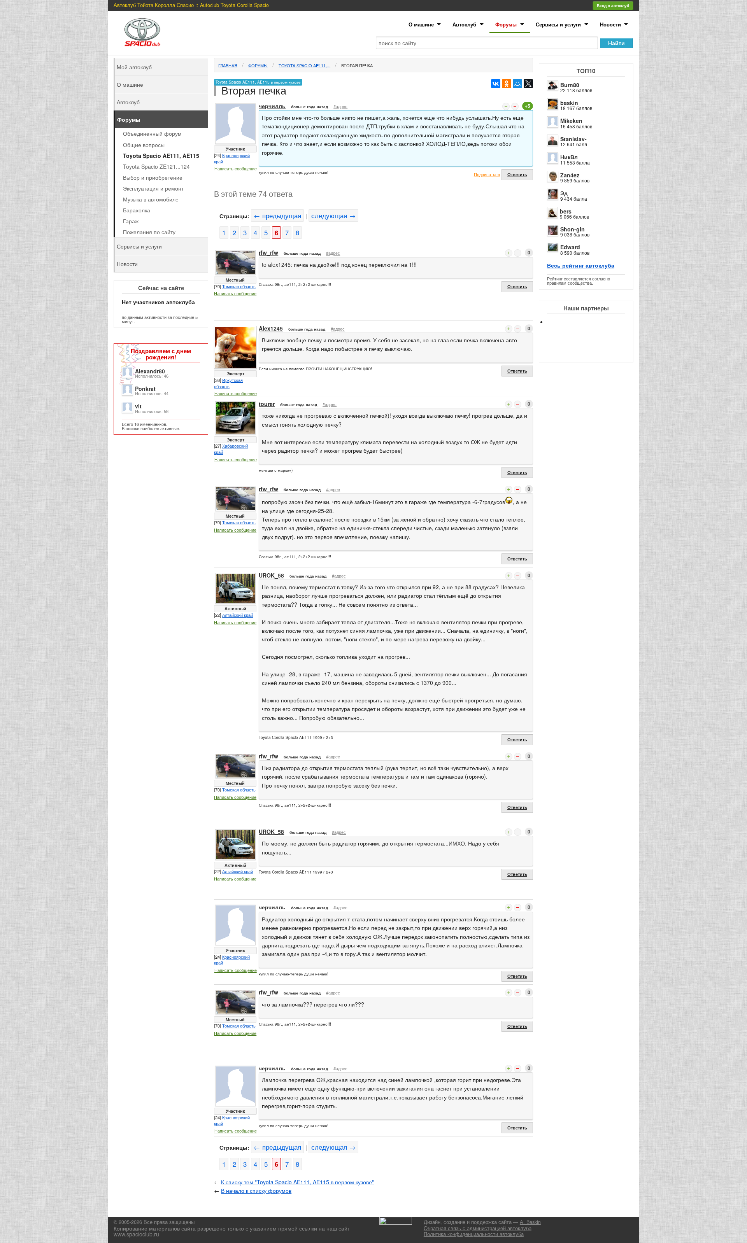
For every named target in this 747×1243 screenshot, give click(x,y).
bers (566, 211)
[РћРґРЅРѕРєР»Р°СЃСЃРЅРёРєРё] (506, 83)
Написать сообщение (235, 168)
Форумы (506, 24)
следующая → (333, 215)
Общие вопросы (144, 145)
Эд (564, 193)
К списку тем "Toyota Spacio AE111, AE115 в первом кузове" (297, 1182)
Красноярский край (232, 158)
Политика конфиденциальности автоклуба (474, 1234)
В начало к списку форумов (256, 1190)
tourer (267, 404)
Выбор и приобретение (152, 177)
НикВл (569, 157)
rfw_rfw (268, 252)
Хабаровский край (231, 449)
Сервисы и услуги (558, 24)
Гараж (131, 221)
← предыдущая (277, 215)
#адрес (340, 106)
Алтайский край (237, 615)
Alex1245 (271, 328)
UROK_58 (271, 575)
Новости (610, 24)
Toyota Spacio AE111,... (304, 65)
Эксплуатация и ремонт (153, 188)
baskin (569, 103)
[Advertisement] (592, 350)
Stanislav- (573, 139)
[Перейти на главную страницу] (142, 32)
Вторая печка (357, 65)
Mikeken (571, 120)
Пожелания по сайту (149, 232)
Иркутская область (228, 383)
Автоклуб (464, 24)
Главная (227, 65)
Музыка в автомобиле (151, 199)
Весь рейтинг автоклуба (580, 265)
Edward (570, 247)
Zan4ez (569, 175)
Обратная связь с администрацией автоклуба (477, 1228)
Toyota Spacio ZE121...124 (156, 166)
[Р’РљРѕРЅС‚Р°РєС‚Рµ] (495, 83)
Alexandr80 (150, 371)
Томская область (239, 286)
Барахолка (136, 210)
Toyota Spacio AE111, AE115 (161, 155)
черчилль (272, 106)
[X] (528, 83)
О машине (421, 24)
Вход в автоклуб (613, 5)
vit (138, 406)
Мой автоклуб (134, 67)
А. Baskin (530, 1221)
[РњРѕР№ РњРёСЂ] (517, 83)
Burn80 (569, 85)
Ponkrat (145, 388)
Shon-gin (572, 229)
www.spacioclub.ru (136, 1234)
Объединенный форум (152, 133)
